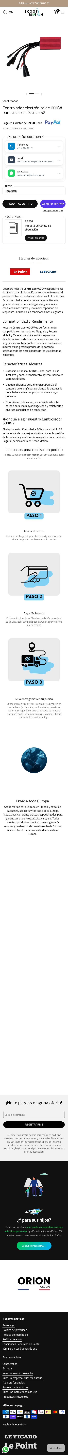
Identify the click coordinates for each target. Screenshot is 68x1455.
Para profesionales (13, 1382)
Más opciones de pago (53, 210)
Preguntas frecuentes (15, 1397)
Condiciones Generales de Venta (21, 1344)
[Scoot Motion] (33, 12)
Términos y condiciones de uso (19, 1348)
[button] (5, 12)
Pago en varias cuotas (15, 1387)
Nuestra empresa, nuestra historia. (22, 1378)
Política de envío (12, 1339)
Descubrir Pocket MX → (34, 1246)
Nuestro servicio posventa (17, 1373)
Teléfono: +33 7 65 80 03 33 (34, 3)
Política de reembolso (15, 1335)
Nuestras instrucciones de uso (19, 1392)
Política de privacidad (14, 1330)
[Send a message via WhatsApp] (5, 1449)
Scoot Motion (10, 101)
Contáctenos (9, 1364)
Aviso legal (8, 1325)
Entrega (7, 1368)
